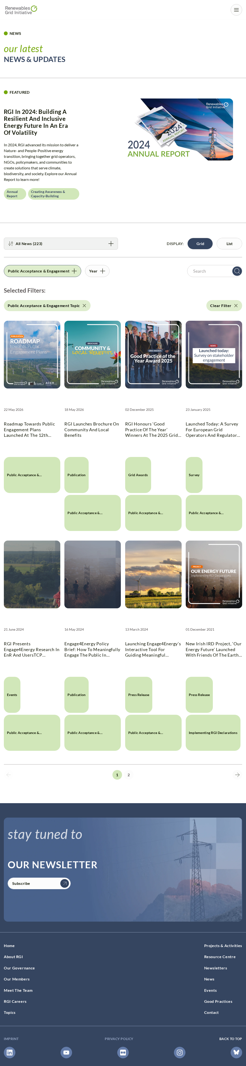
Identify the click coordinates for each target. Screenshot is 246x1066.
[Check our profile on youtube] (66, 1052)
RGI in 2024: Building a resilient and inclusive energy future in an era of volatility (36, 122)
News (209, 979)
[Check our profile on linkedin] (9, 1052)
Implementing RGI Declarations (213, 733)
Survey (194, 475)
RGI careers (15, 1001)
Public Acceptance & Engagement (23, 483)
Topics (10, 1012)
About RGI (13, 956)
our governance (19, 968)
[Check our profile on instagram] (179, 1052)
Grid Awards (138, 475)
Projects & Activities (223, 945)
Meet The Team (18, 990)
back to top (230, 1039)
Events (12, 695)
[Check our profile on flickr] (123, 1052)
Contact (211, 1012)
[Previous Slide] (8, 775)
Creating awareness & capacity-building (48, 194)
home (9, 945)
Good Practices (218, 1001)
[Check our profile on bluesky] (236, 1052)
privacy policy (119, 1039)
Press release (138, 695)
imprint (11, 1039)
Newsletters (215, 968)
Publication (77, 475)
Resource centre (220, 956)
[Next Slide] (237, 775)
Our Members (17, 979)
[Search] (237, 271)
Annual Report (12, 194)
